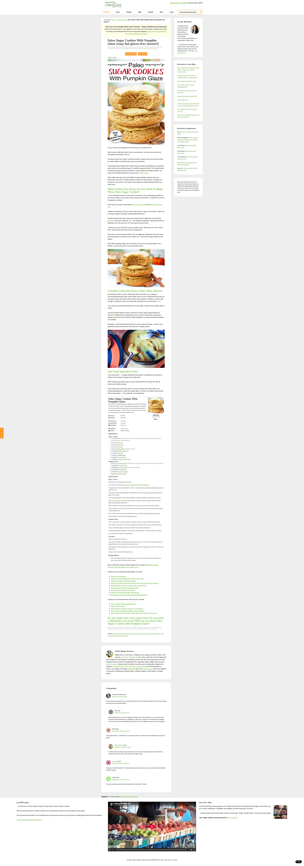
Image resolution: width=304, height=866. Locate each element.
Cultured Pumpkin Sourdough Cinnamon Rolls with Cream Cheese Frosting (134, 583)
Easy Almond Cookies (118, 606)
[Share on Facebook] (2, 429)
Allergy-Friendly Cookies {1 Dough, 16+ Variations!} (127, 608)
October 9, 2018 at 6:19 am (122, 713)
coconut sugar (119, 444)
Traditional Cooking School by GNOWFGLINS (113, 5)
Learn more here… (233, 818)
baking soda (122, 451)
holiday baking (143, 173)
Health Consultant (111, 664)
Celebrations (126, 634)
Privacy (170, 860)
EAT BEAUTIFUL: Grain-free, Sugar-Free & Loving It (129, 666)
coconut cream (123, 465)
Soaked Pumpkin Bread (118, 576)
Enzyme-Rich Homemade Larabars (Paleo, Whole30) (127, 611)
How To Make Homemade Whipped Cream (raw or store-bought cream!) (187, 140)
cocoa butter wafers (120, 463)
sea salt (121, 453)
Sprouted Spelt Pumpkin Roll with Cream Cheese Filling (128, 585)
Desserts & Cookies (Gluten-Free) (151, 634)
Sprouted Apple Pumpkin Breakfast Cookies (125, 588)
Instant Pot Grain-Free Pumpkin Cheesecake (125, 592)
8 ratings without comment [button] (128, 797)
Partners (175, 860)
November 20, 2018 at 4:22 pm (120, 763)
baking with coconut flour (139, 204)
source (110, 220)
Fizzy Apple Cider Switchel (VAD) (186, 81)
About (162, 860)
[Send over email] (2, 436)
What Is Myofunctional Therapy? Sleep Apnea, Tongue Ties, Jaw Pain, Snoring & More (188, 70)
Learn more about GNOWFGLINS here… (30, 820)
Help (166, 860)
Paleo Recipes (119, 636)
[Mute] (191, 850)
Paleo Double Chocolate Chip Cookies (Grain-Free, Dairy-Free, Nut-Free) (134, 613)
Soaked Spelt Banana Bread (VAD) (187, 96)
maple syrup (118, 446)
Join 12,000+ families (179, 3)
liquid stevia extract (121, 474)
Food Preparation (121, 20)
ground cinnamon (123, 471)
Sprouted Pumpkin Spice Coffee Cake (123, 590)
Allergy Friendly (118, 634)
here (130, 220)
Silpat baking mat (144, 485)
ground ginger (122, 469)
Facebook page (147, 669)
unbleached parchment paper (129, 485)
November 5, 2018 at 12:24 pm (120, 731)
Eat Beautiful (131, 669)
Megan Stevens (118, 745)
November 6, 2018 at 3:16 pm (122, 747)
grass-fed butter (119, 449)
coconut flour (119, 442)
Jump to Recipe (131, 54)
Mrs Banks (115, 761)
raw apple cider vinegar (124, 459)
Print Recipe (142, 54)
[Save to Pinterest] (2, 433)
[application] (152, 826)
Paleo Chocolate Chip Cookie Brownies (123, 604)
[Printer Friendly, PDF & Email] (112, 57)
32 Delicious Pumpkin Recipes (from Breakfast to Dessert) (129, 595)
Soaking (125, 636)
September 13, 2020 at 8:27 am (121, 779)
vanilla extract (122, 457)
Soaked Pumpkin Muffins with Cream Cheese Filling (127, 579)
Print (156, 419)
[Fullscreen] (194, 850)
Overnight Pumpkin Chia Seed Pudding (123, 581)
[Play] (110, 850)
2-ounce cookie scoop (118, 500)
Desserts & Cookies (135, 634)
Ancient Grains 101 (182, 100)
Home (113, 20)
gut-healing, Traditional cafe (129, 657)
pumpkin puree (123, 467)
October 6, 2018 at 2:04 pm (119, 696)
